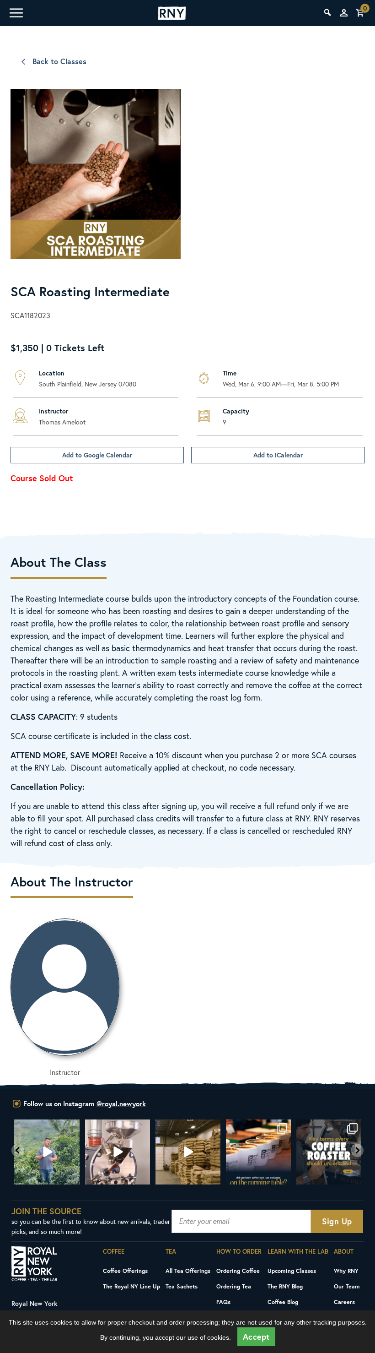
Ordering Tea (233, 1286)
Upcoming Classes (292, 1270)
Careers (344, 1301)
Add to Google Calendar (97, 455)
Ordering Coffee (238, 1270)
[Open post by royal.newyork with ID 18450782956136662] (46, 1152)
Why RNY (346, 1270)
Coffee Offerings (125, 1270)
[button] (17, 1150)
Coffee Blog (283, 1301)
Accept (256, 1336)
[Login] (344, 12)
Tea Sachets (182, 1286)
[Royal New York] (172, 13)
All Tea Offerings (188, 1270)
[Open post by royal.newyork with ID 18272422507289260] (328, 1152)
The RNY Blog (285, 1286)
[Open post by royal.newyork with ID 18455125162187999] (258, 1152)
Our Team (347, 1286)
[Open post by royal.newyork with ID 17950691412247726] (117, 1152)
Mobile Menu (15, 13)
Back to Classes (59, 61)
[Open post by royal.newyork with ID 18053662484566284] (187, 1152)
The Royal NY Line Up (131, 1286)
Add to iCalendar (278, 455)
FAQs (223, 1301)
